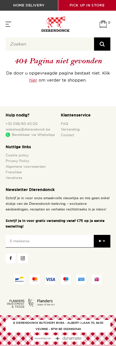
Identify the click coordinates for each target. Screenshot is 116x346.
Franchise (14, 172)
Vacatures (14, 177)
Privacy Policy (17, 161)
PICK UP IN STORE (87, 5)
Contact (67, 135)
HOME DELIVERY (29, 5)
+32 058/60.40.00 (22, 123)
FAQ (64, 123)
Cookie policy (17, 155)
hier (33, 80)
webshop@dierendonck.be (28, 129)
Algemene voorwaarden (26, 166)
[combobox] (50, 44)
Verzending (70, 129)
